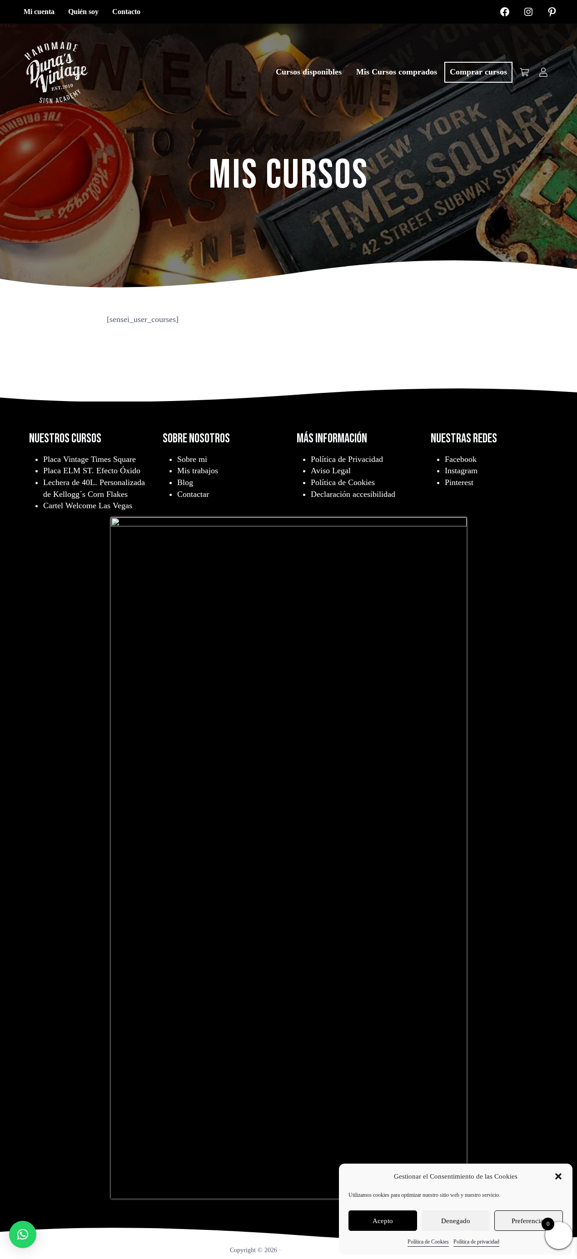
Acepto (383, 1220)
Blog (185, 482)
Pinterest (459, 482)
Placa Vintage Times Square (89, 459)
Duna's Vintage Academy (315, 1250)
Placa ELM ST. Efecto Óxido (91, 470)
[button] (558, 1176)
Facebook (461, 459)
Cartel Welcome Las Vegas (87, 505)
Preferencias (529, 1220)
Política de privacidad (476, 1242)
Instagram (461, 470)
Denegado (455, 1220)
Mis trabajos (197, 470)
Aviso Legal (331, 470)
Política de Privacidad (347, 459)
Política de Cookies (428, 1242)
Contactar (193, 494)
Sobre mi (192, 459)
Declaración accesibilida (351, 494)
